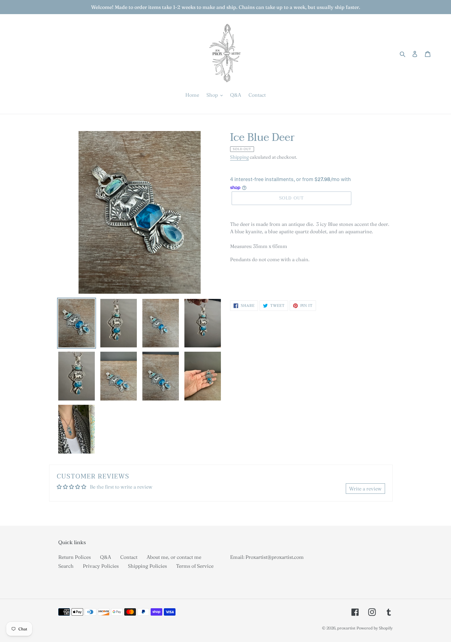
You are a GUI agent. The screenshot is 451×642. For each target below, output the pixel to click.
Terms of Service (195, 566)
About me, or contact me (174, 557)
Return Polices (74, 557)
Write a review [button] (365, 488)
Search (66, 566)
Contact (128, 557)
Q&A (105, 557)
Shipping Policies (147, 566)
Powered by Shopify (375, 627)
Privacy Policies (101, 566)
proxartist (346, 627)
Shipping (239, 157)
